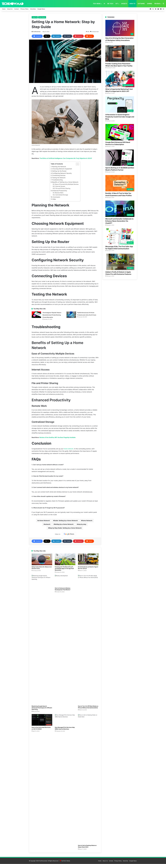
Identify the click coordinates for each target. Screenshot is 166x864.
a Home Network (44, 520)
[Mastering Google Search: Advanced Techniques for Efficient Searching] (42, 639)
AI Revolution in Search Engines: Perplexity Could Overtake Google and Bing (119, 117)
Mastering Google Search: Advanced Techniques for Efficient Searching (42, 707)
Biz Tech (110, 3)
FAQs (54, 199)
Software (141, 3)
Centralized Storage (61, 195)
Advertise (33, 9)
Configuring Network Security (62, 173)
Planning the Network (59, 166)
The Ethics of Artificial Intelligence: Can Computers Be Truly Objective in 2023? (66, 158)
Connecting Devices (58, 175)
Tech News (96, 3)
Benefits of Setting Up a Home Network (65, 182)
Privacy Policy (24, 9)
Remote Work (59, 193)
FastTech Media (65, 860)
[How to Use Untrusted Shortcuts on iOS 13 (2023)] (42, 720)
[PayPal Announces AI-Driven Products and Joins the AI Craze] (71, 314)
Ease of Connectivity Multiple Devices (67, 184)
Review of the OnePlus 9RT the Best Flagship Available (57, 437)
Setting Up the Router (59, 171)
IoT (117, 3)
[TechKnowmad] (12, 3)
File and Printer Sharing (62, 188)
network (47, 524)
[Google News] (69, 534)
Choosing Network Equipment (62, 169)
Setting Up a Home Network (64, 524)
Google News (41, 9)
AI (104, 3)
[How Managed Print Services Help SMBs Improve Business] (65, 720)
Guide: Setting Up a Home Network (66, 520)
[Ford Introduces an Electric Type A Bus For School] (88, 559)
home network (68, 449)
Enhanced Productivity (59, 190)
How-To (132, 3)
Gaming (149, 3)
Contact (16, 9)
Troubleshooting (57, 180)
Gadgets (124, 3)
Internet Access (60, 186)
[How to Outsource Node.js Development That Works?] (65, 580)
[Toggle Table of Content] (77, 164)
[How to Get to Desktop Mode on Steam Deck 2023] (88, 779)
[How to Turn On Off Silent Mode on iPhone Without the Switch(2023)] (88, 639)
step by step (82, 524)
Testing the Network (58, 178)
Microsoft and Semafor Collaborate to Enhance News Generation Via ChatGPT (119, 221)
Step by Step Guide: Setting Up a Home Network (65, 528)
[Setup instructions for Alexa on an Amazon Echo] (42, 559)
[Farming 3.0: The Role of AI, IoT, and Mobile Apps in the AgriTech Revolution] (65, 559)
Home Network (87, 520)
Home (3, 9)
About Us (10, 9)
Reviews (157, 3)
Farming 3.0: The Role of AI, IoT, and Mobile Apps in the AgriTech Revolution (64, 568)
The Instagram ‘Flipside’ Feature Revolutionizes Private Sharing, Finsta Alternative (52, 315)
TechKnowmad (36, 31)
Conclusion (56, 197)
